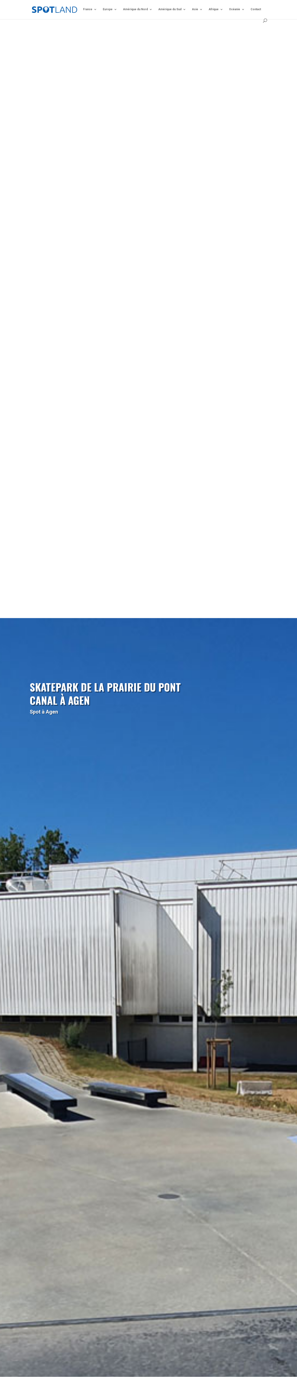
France (87, 9)
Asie (195, 9)
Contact (256, 9)
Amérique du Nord (135, 9)
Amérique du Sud (169, 9)
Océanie (234, 9)
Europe (108, 9)
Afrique (214, 9)
